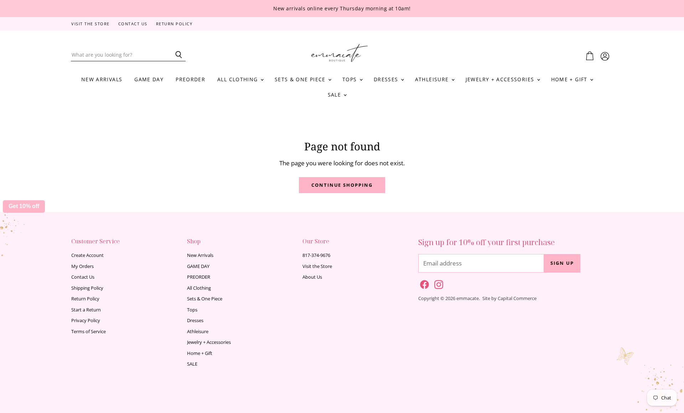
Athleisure (433, 79)
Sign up (562, 263)
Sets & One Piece (301, 79)
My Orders (82, 266)
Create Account (87, 255)
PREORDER (190, 79)
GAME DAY (149, 79)
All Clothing (238, 79)
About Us (312, 277)
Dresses (387, 79)
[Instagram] (437, 283)
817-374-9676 (316, 255)
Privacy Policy (85, 320)
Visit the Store (90, 24)
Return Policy (174, 24)
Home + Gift (570, 79)
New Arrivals (101, 79)
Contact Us (132, 24)
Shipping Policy (87, 288)
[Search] (176, 54)
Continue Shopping (342, 185)
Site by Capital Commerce (509, 298)
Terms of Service (88, 331)
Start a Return (86, 309)
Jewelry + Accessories (501, 79)
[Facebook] (423, 283)
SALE (335, 94)
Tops (350, 79)
